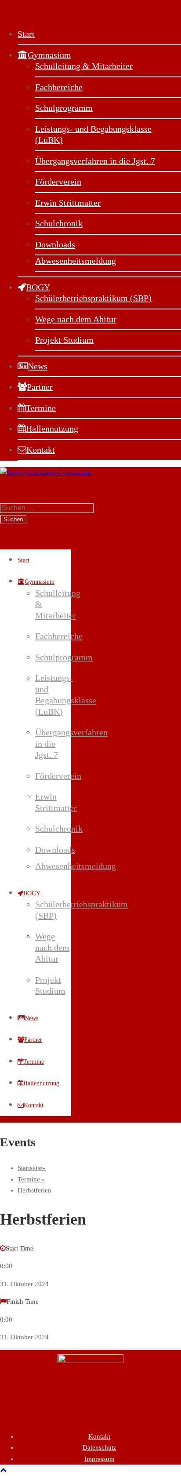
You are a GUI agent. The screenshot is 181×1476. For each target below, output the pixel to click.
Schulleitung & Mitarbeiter (84, 66)
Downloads (55, 244)
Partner (40, 387)
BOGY (38, 287)
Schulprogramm (64, 108)
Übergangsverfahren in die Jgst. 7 (95, 161)
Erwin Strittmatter (68, 202)
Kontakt (40, 449)
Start (26, 34)
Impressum (99, 1458)
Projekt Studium (64, 340)
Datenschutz (99, 1447)
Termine (41, 408)
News (37, 366)
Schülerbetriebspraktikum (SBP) (93, 298)
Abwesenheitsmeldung (75, 260)
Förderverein (58, 181)
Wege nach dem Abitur (75, 319)
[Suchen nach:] (47, 508)
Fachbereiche (59, 87)
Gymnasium (49, 55)
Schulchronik (59, 223)
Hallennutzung (52, 428)
